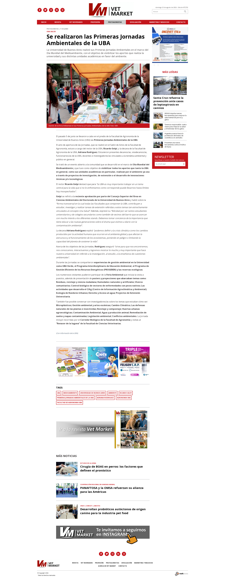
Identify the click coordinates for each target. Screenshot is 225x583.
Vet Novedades (75, 22)
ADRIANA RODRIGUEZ (105, 398)
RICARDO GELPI (126, 393)
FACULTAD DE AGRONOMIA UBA (69, 402)
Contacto (180, 22)
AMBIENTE (112, 393)
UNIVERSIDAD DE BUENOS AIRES (92, 393)
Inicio (43, 22)
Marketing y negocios (159, 22)
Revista (58, 22)
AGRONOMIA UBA (124, 398)
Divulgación (135, 22)
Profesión (95, 22)
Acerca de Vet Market (107, 566)
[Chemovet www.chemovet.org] (170, 44)
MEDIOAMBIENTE (70, 393)
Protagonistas (115, 22)
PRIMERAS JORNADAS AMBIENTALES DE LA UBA (75, 398)
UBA (58, 393)
